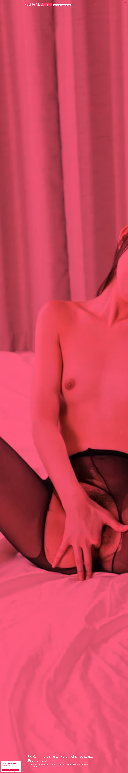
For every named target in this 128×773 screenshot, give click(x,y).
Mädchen (85, 764)
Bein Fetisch (66, 764)
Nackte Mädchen (37, 4)
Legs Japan (76, 764)
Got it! (10, 770)
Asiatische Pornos (54, 764)
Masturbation (34, 767)
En (125, 2)
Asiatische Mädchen (38, 764)
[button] (90, 4)
